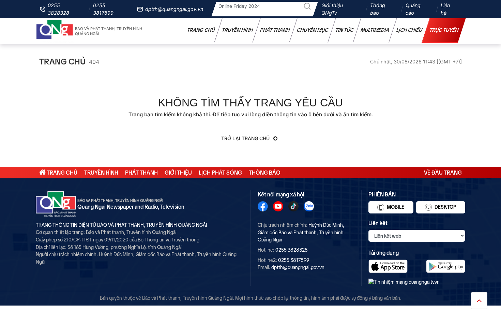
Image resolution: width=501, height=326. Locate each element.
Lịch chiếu (409, 30)
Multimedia (375, 30)
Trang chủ (201, 30)
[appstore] (388, 266)
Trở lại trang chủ (246, 138)
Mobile (395, 207)
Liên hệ (445, 9)
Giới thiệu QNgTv (332, 9)
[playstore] (445, 266)
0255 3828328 (58, 9)
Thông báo (377, 9)
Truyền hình (237, 30)
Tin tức (344, 30)
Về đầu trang (443, 172)
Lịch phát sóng (220, 172)
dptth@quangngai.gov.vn (174, 9)
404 (94, 61)
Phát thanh (275, 30)
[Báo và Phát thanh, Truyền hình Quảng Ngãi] (55, 31)
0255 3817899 (103, 9)
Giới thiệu (178, 172)
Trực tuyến (444, 30)
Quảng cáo (413, 9)
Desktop (445, 207)
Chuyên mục (312, 30)
